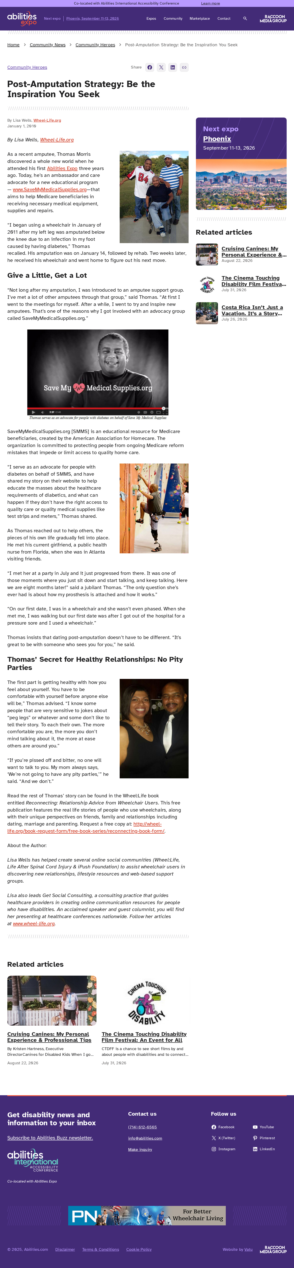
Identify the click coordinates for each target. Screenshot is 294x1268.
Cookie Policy (139, 1249)
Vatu (248, 1249)
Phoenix (217, 138)
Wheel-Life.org (47, 120)
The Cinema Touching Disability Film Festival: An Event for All (144, 1037)
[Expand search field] (245, 18)
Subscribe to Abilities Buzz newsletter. (50, 1138)
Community (173, 18)
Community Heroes (95, 45)
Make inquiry (140, 1149)
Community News (47, 45)
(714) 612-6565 (142, 1127)
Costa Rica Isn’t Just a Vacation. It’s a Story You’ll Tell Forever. (252, 310)
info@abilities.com (145, 1138)
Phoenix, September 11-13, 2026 (92, 18)
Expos (151, 18)
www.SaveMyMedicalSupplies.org (50, 189)
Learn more (210, 3)
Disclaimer (65, 1249)
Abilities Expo (62, 168)
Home (13, 45)
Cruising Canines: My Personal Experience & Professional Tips (49, 1037)
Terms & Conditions (100, 1249)
